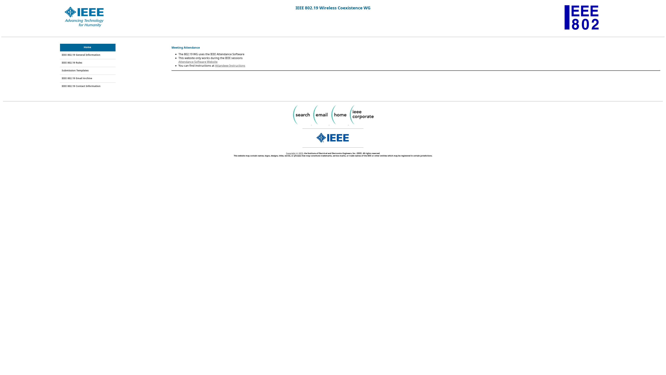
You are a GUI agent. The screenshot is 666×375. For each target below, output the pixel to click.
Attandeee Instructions (230, 66)
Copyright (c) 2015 (294, 153)
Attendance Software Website (197, 62)
